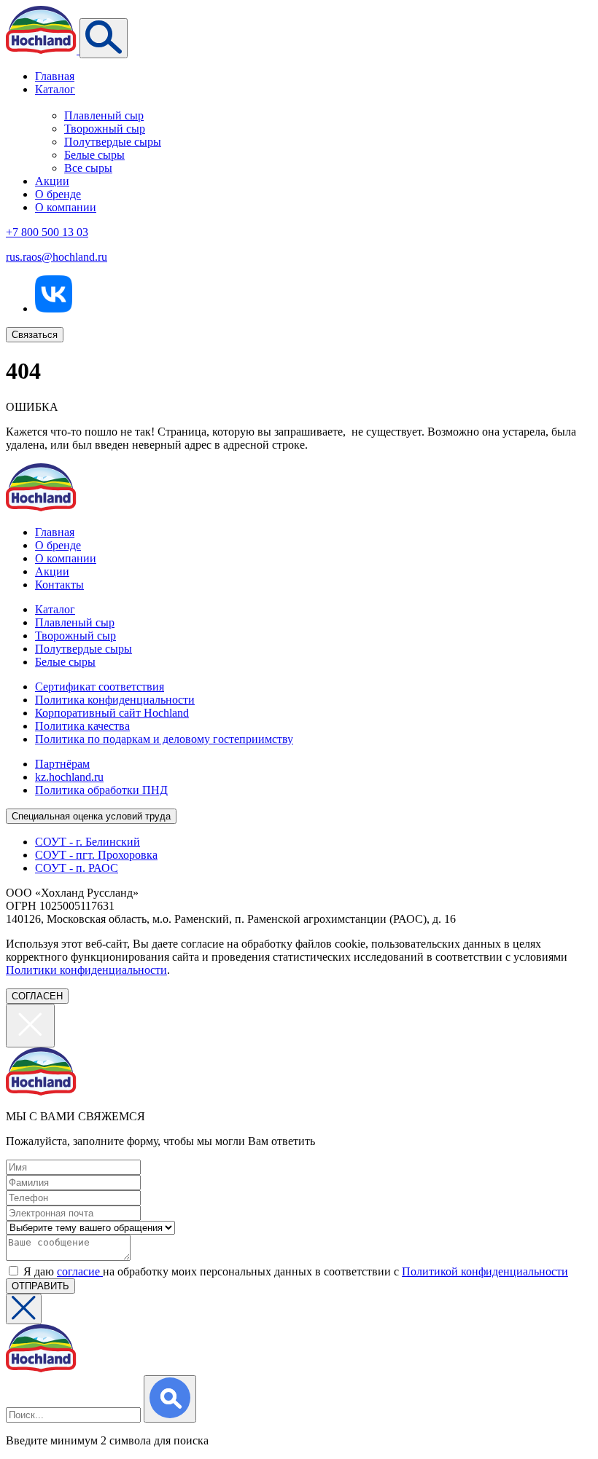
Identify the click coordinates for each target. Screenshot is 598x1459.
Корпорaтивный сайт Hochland (112, 713)
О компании (65, 207)
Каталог (55, 89)
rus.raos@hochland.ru (56, 257)
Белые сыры (94, 155)
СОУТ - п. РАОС (76, 868)
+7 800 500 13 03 (47, 232)
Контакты (59, 584)
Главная (54, 76)
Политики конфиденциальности (86, 970)
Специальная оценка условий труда (91, 816)
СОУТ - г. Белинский (87, 841)
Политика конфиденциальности (115, 699)
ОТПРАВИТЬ (40, 1286)
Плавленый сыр (104, 115)
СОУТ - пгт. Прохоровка (96, 855)
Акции (52, 181)
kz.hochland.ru (69, 777)
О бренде (58, 194)
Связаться (35, 334)
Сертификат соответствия (99, 686)
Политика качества (82, 726)
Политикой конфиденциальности (485, 1271)
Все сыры (88, 168)
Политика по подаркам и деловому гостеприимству (164, 739)
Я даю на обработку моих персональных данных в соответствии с (295, 1271)
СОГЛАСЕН (37, 996)
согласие (80, 1271)
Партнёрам (62, 764)
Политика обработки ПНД (101, 790)
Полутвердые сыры (112, 141)
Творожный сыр (104, 128)
